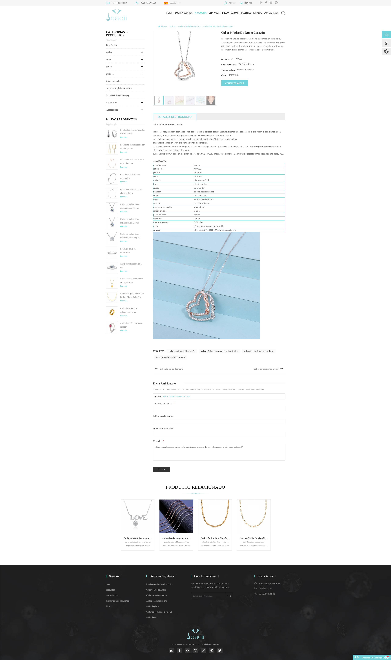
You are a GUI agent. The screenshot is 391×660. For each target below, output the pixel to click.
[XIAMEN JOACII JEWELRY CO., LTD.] (116, 15)
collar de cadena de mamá (266, 368)
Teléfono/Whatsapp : (163, 416)
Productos (201, 13)
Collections (111, 102)
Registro (248, 2)
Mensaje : (158, 441)
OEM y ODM (214, 13)
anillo (109, 52)
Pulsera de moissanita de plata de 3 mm (131, 191)
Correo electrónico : (163, 403)
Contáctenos (271, 13)
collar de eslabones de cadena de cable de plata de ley (178, 538)
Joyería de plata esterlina (119, 88)
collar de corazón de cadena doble (258, 351)
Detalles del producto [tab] (175, 116)
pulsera (110, 73)
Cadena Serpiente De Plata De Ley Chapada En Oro (132, 295)
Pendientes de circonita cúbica (159, 584)
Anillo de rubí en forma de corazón (131, 325)
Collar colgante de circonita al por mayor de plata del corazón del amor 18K (139, 538)
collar (172, 26)
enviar (161, 469)
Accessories (112, 109)
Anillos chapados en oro (156, 601)
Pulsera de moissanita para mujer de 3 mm (132, 161)
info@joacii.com (119, 2)
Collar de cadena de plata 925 (159, 612)
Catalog (257, 13)
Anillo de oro (151, 617)
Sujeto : (158, 396)
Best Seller (111, 45)
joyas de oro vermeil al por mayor (170, 357)
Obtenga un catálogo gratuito (376, 657)
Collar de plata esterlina (156, 595)
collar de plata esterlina (189, 26)
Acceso (232, 2)
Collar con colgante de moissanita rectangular (130, 236)
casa (108, 584)
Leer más (123, 137)
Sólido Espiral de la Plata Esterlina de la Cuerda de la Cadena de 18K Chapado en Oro (216, 538)
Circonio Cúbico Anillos (156, 590)
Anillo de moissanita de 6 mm (131, 266)
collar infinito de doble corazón (182, 351)
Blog (108, 606)
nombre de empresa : (163, 428)
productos (110, 590)
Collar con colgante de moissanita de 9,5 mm (129, 206)
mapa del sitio (112, 595)
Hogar (169, 13)
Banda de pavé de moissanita (128, 251)
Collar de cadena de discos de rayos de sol (131, 280)
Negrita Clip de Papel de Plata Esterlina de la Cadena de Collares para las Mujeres (255, 538)
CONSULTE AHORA (234, 83)
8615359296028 (148, 2)
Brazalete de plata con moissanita (130, 176)
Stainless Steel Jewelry (117, 95)
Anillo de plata (152, 606)
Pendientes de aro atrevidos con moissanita (132, 132)
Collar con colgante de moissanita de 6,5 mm (129, 221)
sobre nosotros (184, 13)
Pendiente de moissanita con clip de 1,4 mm (132, 147)
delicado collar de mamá (171, 368)
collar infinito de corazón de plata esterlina (219, 351)
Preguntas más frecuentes (236, 13)
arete (109, 66)
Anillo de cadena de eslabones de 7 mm (128, 310)
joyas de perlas (113, 81)
